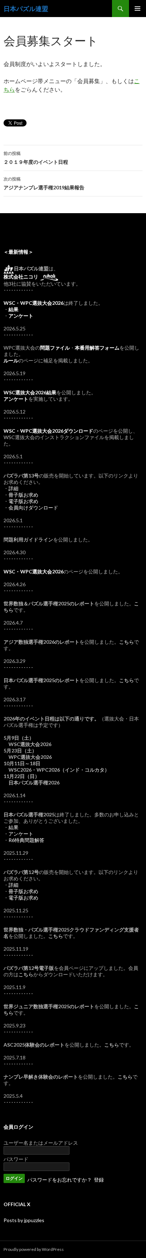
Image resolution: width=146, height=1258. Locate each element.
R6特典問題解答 (26, 840)
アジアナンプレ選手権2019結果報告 (44, 183)
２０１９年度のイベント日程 (36, 158)
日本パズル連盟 (26, 8)
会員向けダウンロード (33, 507)
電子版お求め (23, 501)
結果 (13, 827)
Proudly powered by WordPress (34, 1249)
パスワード (16, 1159)
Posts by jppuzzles (24, 1220)
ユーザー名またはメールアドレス (41, 1143)
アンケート (21, 834)
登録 (99, 1180)
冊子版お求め (23, 495)
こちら (126, 642)
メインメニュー (137, 8)
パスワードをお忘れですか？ (59, 1180)
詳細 (13, 488)
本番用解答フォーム (97, 348)
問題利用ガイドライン (28, 539)
